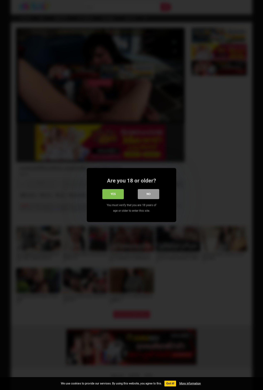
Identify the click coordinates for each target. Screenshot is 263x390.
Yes (113, 194)
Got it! (170, 383)
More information (190, 383)
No (149, 194)
